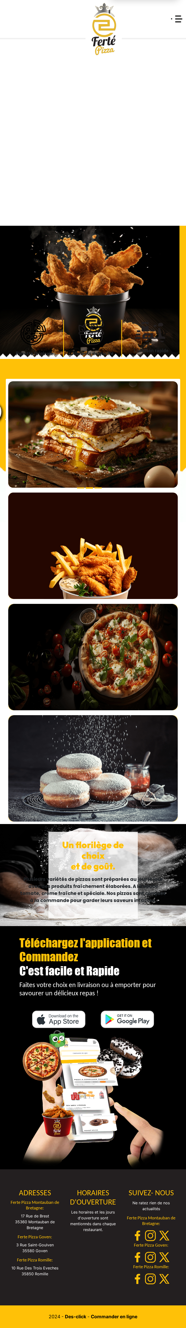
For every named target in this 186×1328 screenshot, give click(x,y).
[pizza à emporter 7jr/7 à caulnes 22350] (34, 332)
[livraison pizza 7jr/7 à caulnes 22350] (103, 29)
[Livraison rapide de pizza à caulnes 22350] (151, 331)
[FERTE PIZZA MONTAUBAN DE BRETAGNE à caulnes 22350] (93, 1099)
